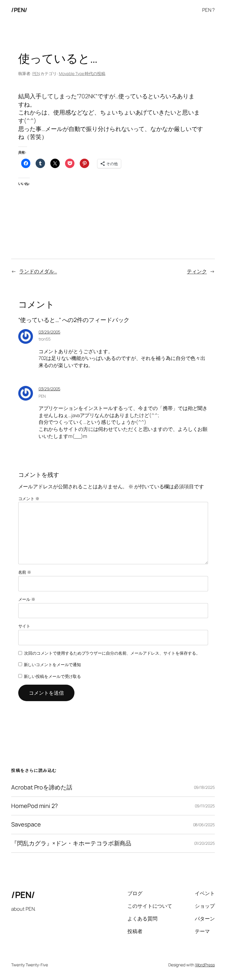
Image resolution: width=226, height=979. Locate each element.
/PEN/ (19, 10)
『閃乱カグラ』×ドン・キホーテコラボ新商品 (71, 843)
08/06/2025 (204, 824)
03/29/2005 (49, 332)
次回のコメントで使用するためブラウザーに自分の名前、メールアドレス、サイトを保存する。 (112, 653)
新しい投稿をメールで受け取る (52, 676)
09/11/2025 (205, 806)
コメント (28, 498)
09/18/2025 (204, 787)
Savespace (26, 824)
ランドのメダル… (38, 271)
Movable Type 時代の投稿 (82, 73)
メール (27, 599)
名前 (24, 572)
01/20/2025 (204, 843)
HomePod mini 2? (34, 806)
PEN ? (208, 9)
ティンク (197, 271)
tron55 (45, 339)
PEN (36, 73)
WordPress (205, 965)
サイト (24, 626)
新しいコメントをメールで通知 (52, 664)
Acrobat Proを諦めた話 (41, 787)
